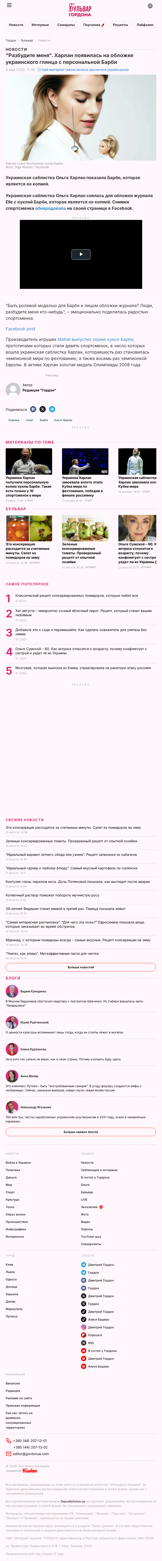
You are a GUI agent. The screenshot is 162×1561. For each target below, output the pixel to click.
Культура (12, 1199)
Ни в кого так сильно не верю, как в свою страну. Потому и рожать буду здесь (64, 1059)
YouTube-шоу (91, 1236)
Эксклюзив (89, 1207)
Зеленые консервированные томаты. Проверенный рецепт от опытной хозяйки (81, 553)
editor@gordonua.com (31, 1454)
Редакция (13, 1390)
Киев (9, 1264)
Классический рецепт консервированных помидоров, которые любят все (77, 595)
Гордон (11, 40)
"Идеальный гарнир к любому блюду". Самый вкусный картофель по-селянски (72, 868)
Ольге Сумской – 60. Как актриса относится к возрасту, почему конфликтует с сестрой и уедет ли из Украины (139, 553)
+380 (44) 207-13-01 (30, 1441)
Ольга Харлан (63, 420)
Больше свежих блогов (81, 1132)
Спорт (29, 500)
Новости (16, 25)
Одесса (11, 1279)
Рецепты (120, 25)
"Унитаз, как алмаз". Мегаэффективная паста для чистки (53, 953)
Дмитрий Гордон (101, 1264)
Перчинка (92, 25)
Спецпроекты (91, 1244)
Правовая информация (23, 1405)
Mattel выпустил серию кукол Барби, (96, 339)
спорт (29, 420)
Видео (85, 1222)
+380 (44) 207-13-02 (30, 1447)
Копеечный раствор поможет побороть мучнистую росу (53, 895)
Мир (9, 1185)
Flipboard (95, 1335)
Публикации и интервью (99, 1170)
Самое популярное (27, 584)
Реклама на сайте (19, 1398)
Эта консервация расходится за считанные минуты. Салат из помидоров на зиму (28, 551)
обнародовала (50, 208)
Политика (13, 1170)
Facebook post (20, 328)
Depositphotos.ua (73, 1501)
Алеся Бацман (98, 1319)
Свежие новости (25, 820)
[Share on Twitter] (42, 409)
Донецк (11, 1286)
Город (10, 1255)
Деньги (11, 1177)
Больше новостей (81, 967)
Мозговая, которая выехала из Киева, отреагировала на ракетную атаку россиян (83, 668)
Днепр (10, 1301)
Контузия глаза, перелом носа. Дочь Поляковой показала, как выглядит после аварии (78, 881)
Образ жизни (15, 1214)
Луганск (12, 1316)
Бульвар (27, 40)
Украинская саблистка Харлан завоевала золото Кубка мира (140, 482)
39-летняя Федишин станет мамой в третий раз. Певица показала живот (66, 909)
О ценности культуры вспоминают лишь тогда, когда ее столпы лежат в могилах (65, 1032)
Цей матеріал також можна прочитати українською (85, 69)
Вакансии (13, 1383)
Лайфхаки (144, 25)
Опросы (87, 1229)
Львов (10, 1272)
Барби (44, 420)
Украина (13, 420)
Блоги (13, 978)
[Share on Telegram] (52, 409)
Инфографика (16, 1229)
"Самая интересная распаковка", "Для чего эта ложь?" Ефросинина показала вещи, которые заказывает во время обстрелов (75, 924)
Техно (10, 1207)
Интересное (15, 1236)
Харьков (12, 1294)
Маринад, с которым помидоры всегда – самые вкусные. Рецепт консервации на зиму (78, 940)
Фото (85, 1214)
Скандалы (66, 25)
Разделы (87, 1153)
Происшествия (17, 1222)
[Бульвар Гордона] (79, 10)
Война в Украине (18, 1162)
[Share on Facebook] (33, 409)
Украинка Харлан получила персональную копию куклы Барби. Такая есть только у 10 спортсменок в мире (28, 487)
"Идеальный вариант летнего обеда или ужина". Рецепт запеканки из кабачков (72, 854)
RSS (91, 1343)
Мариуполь (14, 1309)
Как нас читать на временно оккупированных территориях (19, 1420)
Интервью (40, 25)
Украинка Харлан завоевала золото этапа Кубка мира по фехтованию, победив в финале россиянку (82, 487)
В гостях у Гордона (95, 1177)
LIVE (84, 1199)
